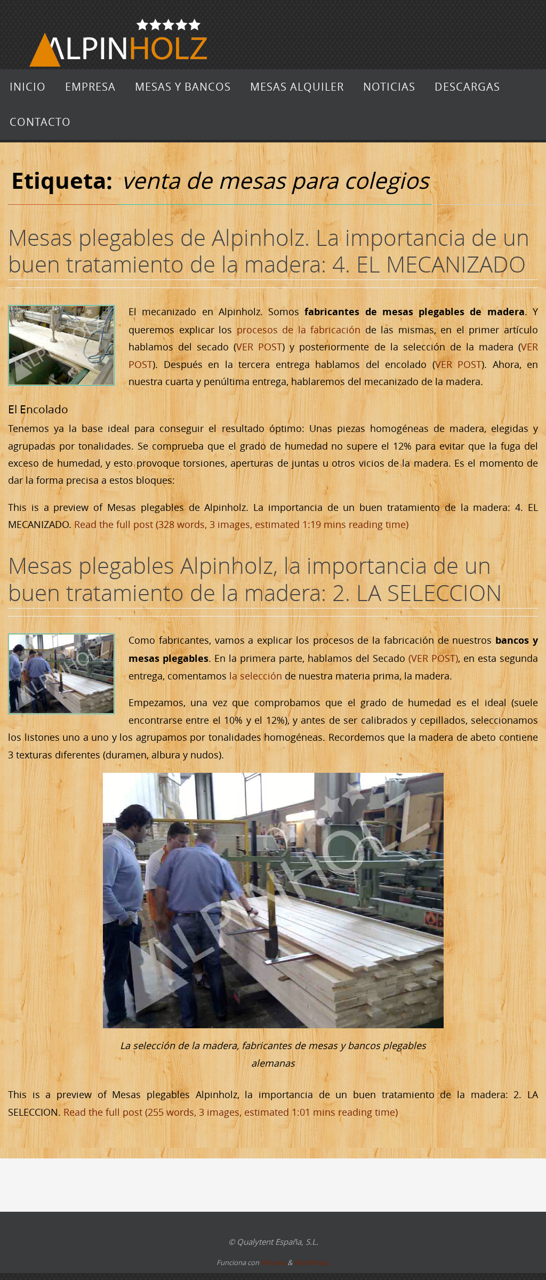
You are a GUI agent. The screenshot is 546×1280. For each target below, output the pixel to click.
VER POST (259, 346)
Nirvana (273, 1262)
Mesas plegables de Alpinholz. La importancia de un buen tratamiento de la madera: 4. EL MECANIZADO (268, 250)
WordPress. (312, 1262)
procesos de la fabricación (299, 329)
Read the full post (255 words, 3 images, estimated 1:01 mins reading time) (230, 1112)
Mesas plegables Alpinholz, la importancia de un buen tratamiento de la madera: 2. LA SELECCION (255, 578)
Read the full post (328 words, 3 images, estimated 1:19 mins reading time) (241, 524)
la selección (255, 675)
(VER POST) (433, 658)
